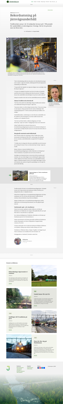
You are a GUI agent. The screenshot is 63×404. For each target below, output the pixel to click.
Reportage (43, 1)
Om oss (53, 1)
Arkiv (32, 1)
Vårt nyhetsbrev (19, 372)
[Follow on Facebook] (38, 368)
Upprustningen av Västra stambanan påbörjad (38, 173)
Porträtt (47, 1)
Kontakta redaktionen (21, 371)
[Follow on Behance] (44, 368)
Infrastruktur (50, 10)
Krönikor (39, 1)
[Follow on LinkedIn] (42, 368)
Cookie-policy (29, 368)
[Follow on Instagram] (40, 368)
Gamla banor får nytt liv (42, 294)
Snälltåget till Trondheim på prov (18, 317)
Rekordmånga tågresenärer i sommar (18, 272)
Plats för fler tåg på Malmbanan (40, 342)
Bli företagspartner (20, 367)
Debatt (35, 1)
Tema (51, 1)
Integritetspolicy (30, 367)
